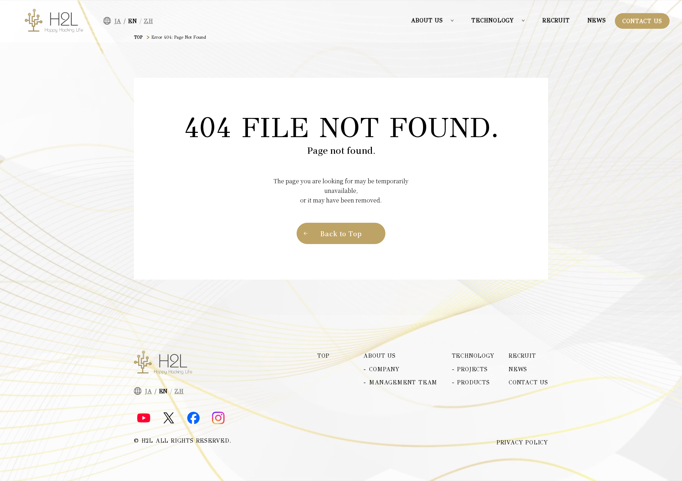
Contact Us (642, 21)
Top (323, 355)
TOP (138, 37)
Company (384, 369)
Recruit (556, 20)
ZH (148, 21)
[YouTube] (143, 418)
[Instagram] (218, 418)
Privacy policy (522, 442)
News (597, 20)
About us (379, 355)
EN (132, 21)
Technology (473, 355)
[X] (168, 417)
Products (473, 382)
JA (117, 21)
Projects (472, 369)
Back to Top (341, 233)
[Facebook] (193, 418)
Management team (403, 382)
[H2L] (54, 21)
